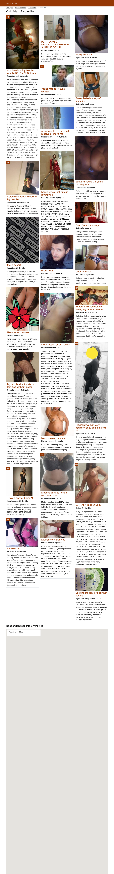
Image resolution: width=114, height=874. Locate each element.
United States (20, 8)
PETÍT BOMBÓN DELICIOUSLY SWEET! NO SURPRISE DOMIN (55, 44)
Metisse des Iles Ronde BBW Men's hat (54, 494)
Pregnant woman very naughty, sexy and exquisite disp (91, 428)
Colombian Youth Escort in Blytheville (22, 198)
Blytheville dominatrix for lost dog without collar (21, 385)
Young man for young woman (53, 90)
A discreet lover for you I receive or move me (55, 132)
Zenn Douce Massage (88, 225)
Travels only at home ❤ (20, 498)
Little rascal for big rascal (55, 344)
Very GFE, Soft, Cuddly (88, 505)
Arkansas (32, 8)
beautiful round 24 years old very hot (89, 183)
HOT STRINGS (11, 3)
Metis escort (14, 265)
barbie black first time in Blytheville (54, 193)
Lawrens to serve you (53, 539)
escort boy (47, 270)
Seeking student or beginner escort (91, 594)
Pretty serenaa (84, 54)
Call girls (9, 8)
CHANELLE (13, 548)
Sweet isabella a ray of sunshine (88, 99)
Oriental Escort (84, 271)
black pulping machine (53, 438)
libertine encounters (18, 332)
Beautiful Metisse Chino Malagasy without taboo (89, 308)
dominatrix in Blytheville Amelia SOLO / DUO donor (21, 72)
